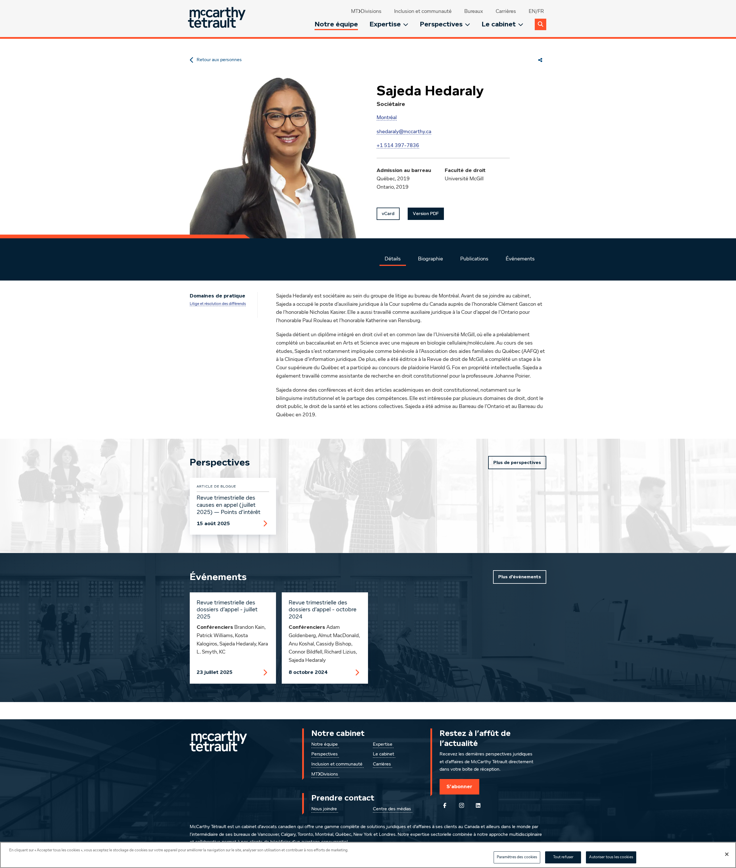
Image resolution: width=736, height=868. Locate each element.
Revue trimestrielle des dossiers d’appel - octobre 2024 (322, 610)
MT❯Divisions (366, 11)
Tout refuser (563, 857)
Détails (393, 259)
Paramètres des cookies (517, 857)
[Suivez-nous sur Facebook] (445, 805)
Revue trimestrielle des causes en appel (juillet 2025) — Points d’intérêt (228, 505)
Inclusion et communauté (423, 11)
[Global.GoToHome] (217, 18)
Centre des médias (392, 809)
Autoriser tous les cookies (611, 857)
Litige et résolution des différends (218, 304)
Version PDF (426, 213)
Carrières (506, 11)
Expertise (385, 24)
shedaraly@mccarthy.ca (404, 131)
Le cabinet (499, 24)
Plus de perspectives (517, 462)
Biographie (430, 259)
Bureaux (473, 11)
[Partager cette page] (540, 60)
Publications (474, 259)
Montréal (387, 117)
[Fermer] (726, 854)
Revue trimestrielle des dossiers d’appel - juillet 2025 (227, 610)
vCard (388, 213)
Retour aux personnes (219, 60)
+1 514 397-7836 (398, 145)
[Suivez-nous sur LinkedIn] (478, 805)
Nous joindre (324, 809)
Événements (520, 259)
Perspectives (441, 24)
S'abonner (459, 786)
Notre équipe (336, 24)
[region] (368, 855)
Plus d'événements (519, 577)
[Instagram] (461, 805)
